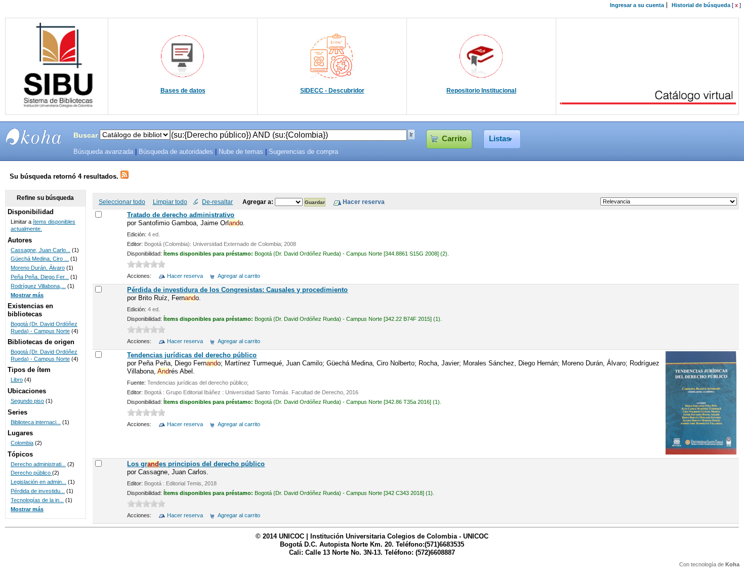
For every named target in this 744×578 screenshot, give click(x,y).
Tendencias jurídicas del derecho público (192, 355)
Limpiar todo (170, 201)
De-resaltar (217, 201)
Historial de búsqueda (701, 5)
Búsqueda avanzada (103, 151)
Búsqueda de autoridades (176, 151)
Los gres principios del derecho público (196, 464)
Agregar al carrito (239, 276)
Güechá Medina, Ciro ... (40, 259)
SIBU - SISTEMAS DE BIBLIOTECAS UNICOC (34, 137)
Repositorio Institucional (481, 90)
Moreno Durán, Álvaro (38, 268)
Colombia (22, 443)
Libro (17, 380)
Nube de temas (241, 151)
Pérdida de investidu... (38, 491)
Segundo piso (27, 401)
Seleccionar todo (122, 201)
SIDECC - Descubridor (332, 90)
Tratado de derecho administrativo (180, 215)
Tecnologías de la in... (37, 500)
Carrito (454, 139)
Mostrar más (27, 295)
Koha (732, 564)
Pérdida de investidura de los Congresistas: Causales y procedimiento (237, 290)
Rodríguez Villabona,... (38, 286)
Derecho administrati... (38, 464)
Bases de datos (182, 90)
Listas (499, 139)
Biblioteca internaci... (36, 422)
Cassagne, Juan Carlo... (40, 250)
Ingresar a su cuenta (637, 5)
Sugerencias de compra (303, 151)
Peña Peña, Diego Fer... (40, 277)
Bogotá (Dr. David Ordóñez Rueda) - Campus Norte (44, 327)
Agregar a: (258, 201)
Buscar (85, 135)
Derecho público (31, 473)
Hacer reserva (185, 276)
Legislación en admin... (38, 482)
